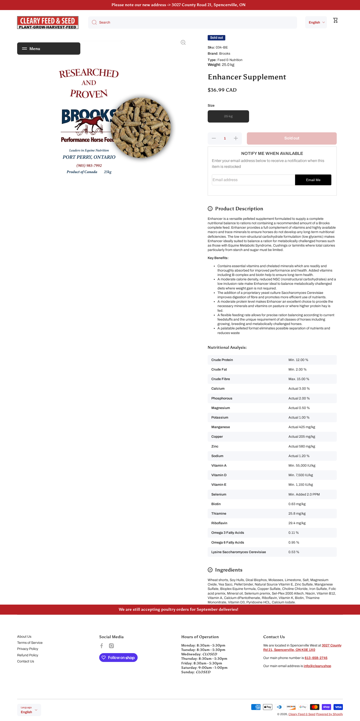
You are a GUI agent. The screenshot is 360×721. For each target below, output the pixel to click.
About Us (24, 636)
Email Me (313, 180)
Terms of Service (30, 643)
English (314, 22)
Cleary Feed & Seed (301, 714)
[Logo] (47, 22)
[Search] (92, 22)
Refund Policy (27, 655)
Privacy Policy (27, 649)
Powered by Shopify (329, 714)
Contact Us (25, 661)
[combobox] (192, 22)
